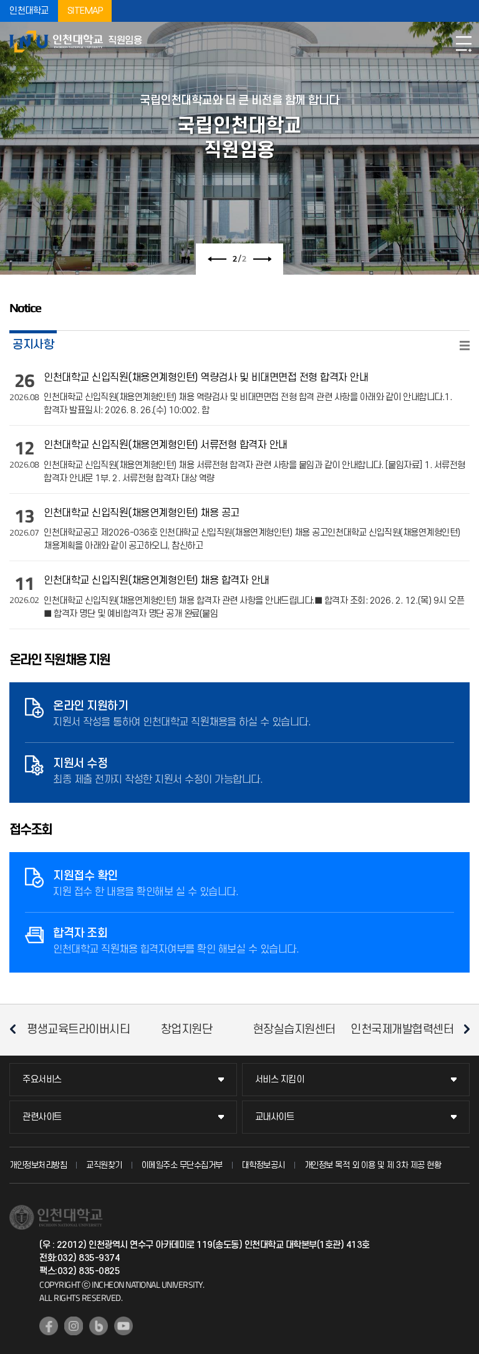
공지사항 (33, 344)
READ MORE (465, 345)
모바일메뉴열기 (463, 44)
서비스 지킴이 (279, 1079)
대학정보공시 (263, 1165)
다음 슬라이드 (262, 259)
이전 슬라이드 (217, 259)
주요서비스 (42, 1079)
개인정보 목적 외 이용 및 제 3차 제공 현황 (373, 1165)
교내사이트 (274, 1117)
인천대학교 (29, 11)
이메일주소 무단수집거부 (182, 1165)
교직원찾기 (104, 1165)
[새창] (48, 1326)
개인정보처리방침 (38, 1165)
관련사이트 (42, 1117)
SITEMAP (85, 11)
